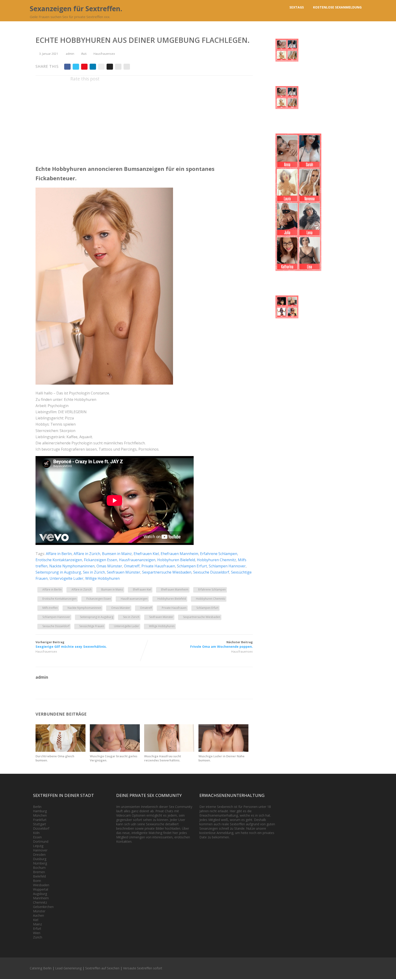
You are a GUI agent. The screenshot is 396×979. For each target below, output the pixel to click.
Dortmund (40, 841)
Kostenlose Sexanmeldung (337, 7)
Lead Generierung (68, 968)
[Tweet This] (76, 67)
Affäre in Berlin (59, 553)
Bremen (39, 872)
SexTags (296, 7)
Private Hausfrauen (158, 566)
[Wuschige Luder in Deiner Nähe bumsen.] (223, 750)
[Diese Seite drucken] (127, 67)
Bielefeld (39, 876)
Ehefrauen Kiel (146, 553)
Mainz (37, 924)
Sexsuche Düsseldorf (211, 572)
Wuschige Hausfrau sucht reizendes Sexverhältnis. (162, 758)
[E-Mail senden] (118, 67)
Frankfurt (40, 820)
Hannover (40, 850)
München (40, 815)
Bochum (39, 867)
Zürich (37, 937)
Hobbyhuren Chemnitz (216, 559)
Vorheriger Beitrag (71, 644)
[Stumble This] (101, 67)
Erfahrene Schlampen (218, 553)
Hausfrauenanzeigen (137, 559)
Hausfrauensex (104, 54)
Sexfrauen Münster (123, 572)
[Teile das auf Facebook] (67, 67)
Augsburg (40, 893)
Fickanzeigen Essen (100, 559)
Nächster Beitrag (221, 644)
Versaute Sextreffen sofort (142, 968)
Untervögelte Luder (66, 578)
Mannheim (41, 898)
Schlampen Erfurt (192, 566)
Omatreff (132, 566)
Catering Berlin (41, 968)
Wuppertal (40, 889)
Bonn (37, 880)
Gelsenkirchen (43, 907)
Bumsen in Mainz (117, 553)
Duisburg (39, 859)
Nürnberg (40, 863)
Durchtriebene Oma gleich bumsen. (55, 758)
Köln (36, 833)
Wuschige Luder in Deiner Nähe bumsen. (221, 758)
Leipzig (38, 846)
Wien (36, 933)
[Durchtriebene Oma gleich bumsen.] (60, 750)
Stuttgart (39, 824)
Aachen (38, 915)
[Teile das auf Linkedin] (93, 67)
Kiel (35, 920)
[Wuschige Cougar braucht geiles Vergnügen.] (115, 750)
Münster (39, 911)
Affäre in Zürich (87, 553)
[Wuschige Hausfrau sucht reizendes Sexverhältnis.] (169, 750)
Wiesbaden (41, 885)
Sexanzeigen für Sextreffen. (76, 8)
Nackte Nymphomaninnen (72, 566)
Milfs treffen (50, 608)
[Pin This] (84, 67)
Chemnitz (40, 902)
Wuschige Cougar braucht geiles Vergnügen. (113, 758)
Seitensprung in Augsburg (58, 572)
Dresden (39, 854)
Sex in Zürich (94, 572)
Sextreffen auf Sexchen (102, 968)
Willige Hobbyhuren (102, 578)
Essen (37, 837)
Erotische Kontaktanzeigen (59, 559)
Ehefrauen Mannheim (179, 553)
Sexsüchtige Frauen (91, 626)
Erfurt (37, 928)
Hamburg (40, 811)
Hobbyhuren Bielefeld (176, 559)
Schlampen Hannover (227, 566)
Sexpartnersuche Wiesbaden (166, 572)
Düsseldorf (41, 828)
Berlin (37, 806)
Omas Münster (109, 566)
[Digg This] (110, 67)
